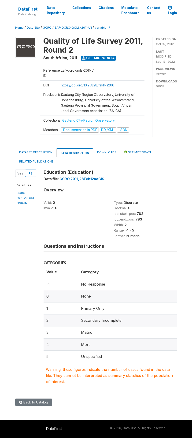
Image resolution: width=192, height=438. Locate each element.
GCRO (47, 27)
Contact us (153, 10)
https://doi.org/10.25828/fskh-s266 (87, 85)
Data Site (33, 27)
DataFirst (27, 9)
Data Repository (56, 10)
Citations (106, 8)
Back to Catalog (35, 402)
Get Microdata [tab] (139, 152)
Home (19, 27)
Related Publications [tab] (36, 161)
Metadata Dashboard (130, 10)
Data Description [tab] (74, 153)
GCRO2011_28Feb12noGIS (25, 198)
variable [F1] (103, 27)
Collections (81, 8)
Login (172, 13)
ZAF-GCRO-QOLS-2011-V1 (73, 27)
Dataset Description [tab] (35, 152)
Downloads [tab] (106, 152)
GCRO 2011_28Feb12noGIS (81, 179)
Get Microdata (100, 58)
